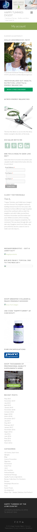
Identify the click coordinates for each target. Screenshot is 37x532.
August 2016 (8, 432)
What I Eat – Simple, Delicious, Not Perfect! (18, 492)
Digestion (7, 461)
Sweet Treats (8, 488)
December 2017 (9, 418)
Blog (5, 457)
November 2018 (9, 410)
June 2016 (7, 436)
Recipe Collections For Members (15, 479)
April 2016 (7, 440)
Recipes (6, 481)
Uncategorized (9, 490)
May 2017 (7, 423)
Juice (6, 468)
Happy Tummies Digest (13, 14)
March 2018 (8, 416)
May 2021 (7, 398)
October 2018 (9, 412)
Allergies (7, 455)
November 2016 (9, 429)
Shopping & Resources (11, 483)
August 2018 (8, 414)
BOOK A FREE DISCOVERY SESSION (16, 90)
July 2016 (7, 434)
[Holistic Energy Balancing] (18, 103)
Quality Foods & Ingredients (13, 477)
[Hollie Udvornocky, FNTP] (18, 43)
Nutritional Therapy (10, 474)
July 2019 (7, 403)
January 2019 (8, 407)
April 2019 (7, 405)
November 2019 (9, 401)
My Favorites (8, 470)
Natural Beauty (9, 472)
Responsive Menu (31, 12)
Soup (6, 486)
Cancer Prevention (10, 459)
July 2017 (7, 421)
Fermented (8, 463)
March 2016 (8, 443)
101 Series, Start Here (11, 452)
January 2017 (8, 427)
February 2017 (9, 425)
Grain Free (7, 466)
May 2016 (7, 438)
